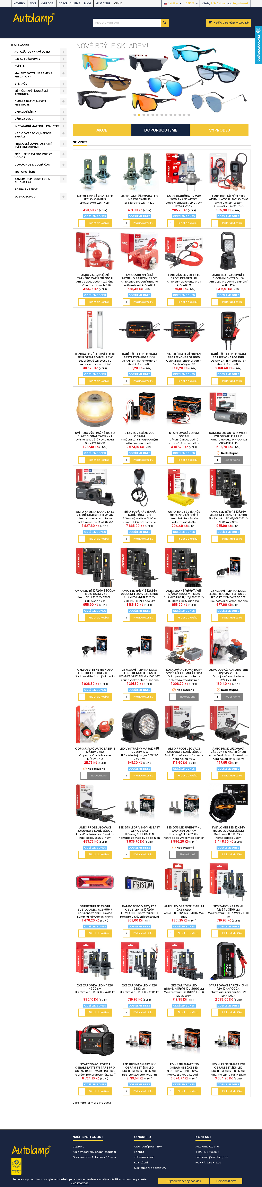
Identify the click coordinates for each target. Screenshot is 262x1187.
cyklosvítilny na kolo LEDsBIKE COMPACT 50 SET (228, 592)
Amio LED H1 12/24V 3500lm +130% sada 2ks (95, 592)
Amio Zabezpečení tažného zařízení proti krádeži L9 (139, 278)
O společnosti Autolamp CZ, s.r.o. (94, 1157)
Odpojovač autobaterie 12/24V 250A (228, 671)
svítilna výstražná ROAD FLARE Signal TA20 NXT (95, 434)
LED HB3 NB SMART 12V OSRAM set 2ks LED (139, 1066)
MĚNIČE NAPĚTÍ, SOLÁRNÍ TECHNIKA (31, 92)
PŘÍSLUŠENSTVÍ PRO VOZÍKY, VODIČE (34, 155)
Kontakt (139, 1152)
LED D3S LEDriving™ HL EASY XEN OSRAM (184, 829)
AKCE (32, 3)
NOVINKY (19, 3)
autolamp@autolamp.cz (211, 1157)
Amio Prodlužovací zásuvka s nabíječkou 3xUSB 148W (95, 830)
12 (184, 115)
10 (175, 115)
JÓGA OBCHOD (25, 197)
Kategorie (20, 44)
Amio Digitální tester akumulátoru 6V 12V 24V (228, 197)
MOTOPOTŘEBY (25, 172)
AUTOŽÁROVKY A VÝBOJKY (33, 52)
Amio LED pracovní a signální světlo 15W (228, 276)
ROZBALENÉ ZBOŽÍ (26, 189)
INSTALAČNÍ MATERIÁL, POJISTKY (37, 126)
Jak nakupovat (144, 1157)
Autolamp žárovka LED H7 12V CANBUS (95, 197)
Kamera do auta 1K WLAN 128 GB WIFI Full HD (228, 434)
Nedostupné (232, 460)
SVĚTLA (20, 66)
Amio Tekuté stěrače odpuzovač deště (184, 513)
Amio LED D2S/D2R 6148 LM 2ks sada (184, 908)
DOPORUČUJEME (69, 3)
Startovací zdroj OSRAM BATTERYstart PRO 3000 (95, 1067)
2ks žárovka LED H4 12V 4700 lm (95, 987)
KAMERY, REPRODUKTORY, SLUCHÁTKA (32, 180)
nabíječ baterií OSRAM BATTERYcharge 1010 (228, 355)
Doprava (78, 1146)
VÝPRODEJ (47, 3)
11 (179, 115)
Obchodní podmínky (148, 1146)
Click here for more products (92, 1103)
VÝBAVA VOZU (24, 119)
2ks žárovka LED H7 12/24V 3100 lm (228, 908)
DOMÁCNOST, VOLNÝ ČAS (32, 165)
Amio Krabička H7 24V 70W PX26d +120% (184, 197)
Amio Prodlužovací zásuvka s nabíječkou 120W (184, 752)
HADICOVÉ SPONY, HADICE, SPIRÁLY (33, 134)
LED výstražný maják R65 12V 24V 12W (139, 750)
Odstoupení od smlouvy (150, 1168)
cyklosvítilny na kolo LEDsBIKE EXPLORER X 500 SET (95, 673)
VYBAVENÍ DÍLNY (25, 112)
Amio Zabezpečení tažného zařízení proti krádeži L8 (95, 278)
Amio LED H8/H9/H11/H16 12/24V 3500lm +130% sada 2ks (184, 594)
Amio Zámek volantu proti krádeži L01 (183, 276)
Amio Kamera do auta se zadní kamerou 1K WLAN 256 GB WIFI (95, 515)
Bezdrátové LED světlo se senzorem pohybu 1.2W (95, 355)
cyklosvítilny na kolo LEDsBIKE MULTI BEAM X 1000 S (139, 673)
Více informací (80, 1183)
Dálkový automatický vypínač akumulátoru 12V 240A (184, 673)
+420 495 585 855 (207, 1152)
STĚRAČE (21, 84)
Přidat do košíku (99, 223)
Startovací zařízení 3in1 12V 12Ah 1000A (228, 987)
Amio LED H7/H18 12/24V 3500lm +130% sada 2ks (228, 513)
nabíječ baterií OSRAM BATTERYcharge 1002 (139, 355)
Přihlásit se (218, 3)
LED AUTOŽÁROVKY (27, 59)
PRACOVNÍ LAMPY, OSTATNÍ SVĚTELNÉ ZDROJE (33, 145)
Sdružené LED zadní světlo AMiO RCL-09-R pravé (95, 909)
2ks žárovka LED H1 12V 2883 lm (139, 987)
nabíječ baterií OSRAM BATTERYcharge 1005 (184, 355)
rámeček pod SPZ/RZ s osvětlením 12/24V (139, 908)
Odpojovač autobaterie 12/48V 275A (95, 750)
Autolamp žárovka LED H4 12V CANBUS (139, 197)
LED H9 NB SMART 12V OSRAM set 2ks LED (184, 1066)
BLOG (87, 3)
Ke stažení (103, 3)
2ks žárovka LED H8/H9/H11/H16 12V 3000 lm (184, 987)
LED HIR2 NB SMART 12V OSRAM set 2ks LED (228, 1066)
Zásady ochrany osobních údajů (94, 1152)
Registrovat (240, 3)
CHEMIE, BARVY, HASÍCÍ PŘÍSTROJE (30, 103)
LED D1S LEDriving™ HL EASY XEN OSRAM (139, 829)
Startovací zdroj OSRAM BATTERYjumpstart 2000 (184, 436)
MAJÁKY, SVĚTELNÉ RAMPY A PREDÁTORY (34, 74)
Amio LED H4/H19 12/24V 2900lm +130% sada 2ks (139, 592)
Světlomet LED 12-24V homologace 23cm (228, 829)
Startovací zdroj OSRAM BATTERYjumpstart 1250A (139, 436)
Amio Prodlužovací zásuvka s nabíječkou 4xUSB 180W (228, 752)
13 (188, 115)
